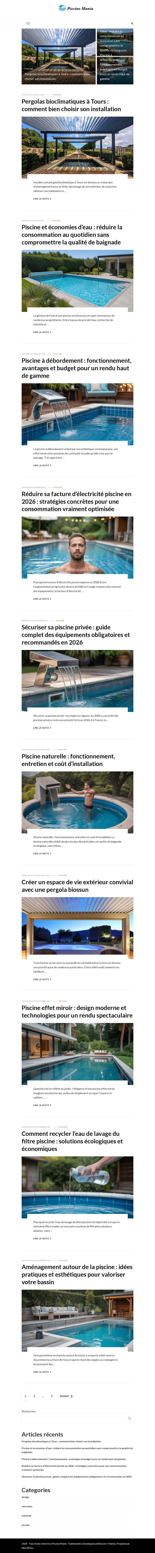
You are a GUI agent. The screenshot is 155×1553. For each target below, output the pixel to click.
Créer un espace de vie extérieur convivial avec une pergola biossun (77, 885)
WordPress (27, 1547)
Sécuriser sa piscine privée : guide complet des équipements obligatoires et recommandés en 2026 (76, 634)
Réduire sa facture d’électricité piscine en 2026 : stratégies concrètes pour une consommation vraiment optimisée (76, 501)
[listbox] (77, 56)
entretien (27, 1506)
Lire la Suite (41, 198)
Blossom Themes (107, 1543)
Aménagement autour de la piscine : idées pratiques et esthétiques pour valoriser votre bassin (77, 1274)
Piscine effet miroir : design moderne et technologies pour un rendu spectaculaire (77, 1011)
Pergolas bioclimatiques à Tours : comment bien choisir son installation (71, 105)
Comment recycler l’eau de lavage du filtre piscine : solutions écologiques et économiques (72, 1141)
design (63, 1001)
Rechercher (29, 1411)
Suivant (64, 1396)
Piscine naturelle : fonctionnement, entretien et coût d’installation (68, 760)
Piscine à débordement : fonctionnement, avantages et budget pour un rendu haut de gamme (77, 368)
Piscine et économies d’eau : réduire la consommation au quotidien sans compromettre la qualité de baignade (72, 234)
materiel (26, 1515)
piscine (29, 69)
